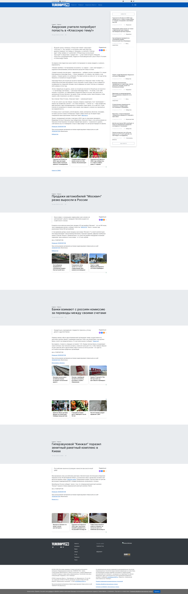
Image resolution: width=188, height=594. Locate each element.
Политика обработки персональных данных (107, 584)
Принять (157, 591)
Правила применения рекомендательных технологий (109, 581)
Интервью (76, 546)
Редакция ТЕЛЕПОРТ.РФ (59, 126)
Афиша (100, 5)
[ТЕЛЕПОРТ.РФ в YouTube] (136, 1)
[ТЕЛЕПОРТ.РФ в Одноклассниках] (129, 1)
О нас (75, 554)
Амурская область (90, 5)
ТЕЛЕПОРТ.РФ (56, 131)
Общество (55, 134)
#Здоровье (128, 34)
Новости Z (55, 499)
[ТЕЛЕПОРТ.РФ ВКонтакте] (127, 1)
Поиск (75, 559)
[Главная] (60, 4)
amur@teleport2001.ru (80, 581)
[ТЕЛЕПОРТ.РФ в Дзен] (131, 1)
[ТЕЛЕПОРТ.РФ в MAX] (123, 1)
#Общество (128, 78)
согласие (50, 591)
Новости (73, 5)
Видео (75, 549)
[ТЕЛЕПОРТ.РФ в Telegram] (125, 1)
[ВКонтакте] (102, 50)
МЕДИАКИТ (99, 551)
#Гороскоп (128, 24)
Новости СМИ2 (56, 170)
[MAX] (100, 50)
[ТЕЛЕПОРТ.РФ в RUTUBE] (133, 1)
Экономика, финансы (59, 363)
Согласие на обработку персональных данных (107, 586)
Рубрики (80, 5)
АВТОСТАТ (84, 227)
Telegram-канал (71, 479)
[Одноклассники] (104, 50)
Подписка (76, 557)
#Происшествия (130, 119)
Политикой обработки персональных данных (141, 591)
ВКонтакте (85, 115)
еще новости (123, 143)
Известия (96, 341)
